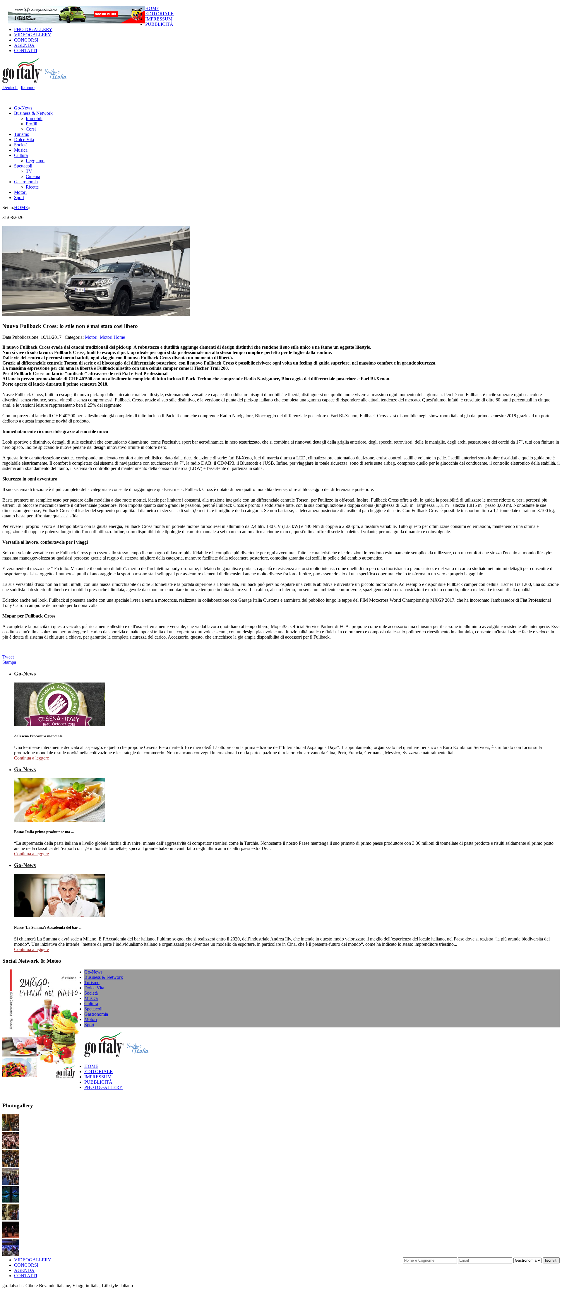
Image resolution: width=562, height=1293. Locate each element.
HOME (152, 8)
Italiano (28, 87)
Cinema (33, 176)
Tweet (8, 656)
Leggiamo (35, 160)
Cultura (21, 155)
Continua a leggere (31, 757)
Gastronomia (26, 181)
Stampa (9, 662)
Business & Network (33, 113)
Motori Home (112, 337)
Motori (20, 192)
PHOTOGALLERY (33, 29)
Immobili (34, 118)
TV (29, 171)
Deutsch (10, 87)
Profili (31, 123)
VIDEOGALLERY (32, 34)
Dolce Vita (24, 139)
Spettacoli (23, 165)
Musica (21, 150)
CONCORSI (26, 39)
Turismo (21, 134)
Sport (19, 197)
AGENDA (24, 45)
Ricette (32, 186)
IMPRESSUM (158, 18)
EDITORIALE (159, 13)
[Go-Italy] (39, 82)
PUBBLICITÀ (159, 24)
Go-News (23, 107)
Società (21, 144)
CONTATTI (25, 50)
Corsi (31, 128)
